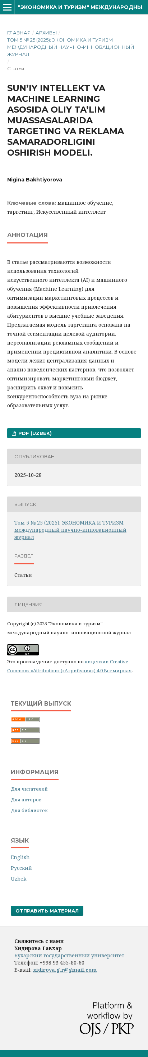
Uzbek (18, 878)
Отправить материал (47, 911)
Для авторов (26, 799)
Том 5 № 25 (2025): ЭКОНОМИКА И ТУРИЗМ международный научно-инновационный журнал (70, 47)
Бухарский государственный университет (69, 955)
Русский (21, 867)
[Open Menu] (7, 7)
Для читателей (29, 789)
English (20, 857)
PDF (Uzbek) (34, 433)
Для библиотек (29, 810)
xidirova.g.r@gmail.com (65, 969)
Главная (19, 32)
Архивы (46, 32)
